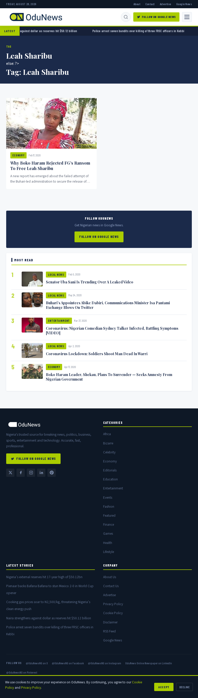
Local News (56, 274)
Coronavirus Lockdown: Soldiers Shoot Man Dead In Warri (96, 353)
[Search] (126, 17)
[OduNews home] (50, 424)
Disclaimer (110, 622)
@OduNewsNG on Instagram (104, 663)
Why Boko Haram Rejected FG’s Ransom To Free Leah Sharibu (50, 165)
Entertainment (59, 320)
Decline (184, 687)
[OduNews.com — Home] (35, 17)
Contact (149, 4)
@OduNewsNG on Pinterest (21, 672)
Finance (108, 524)
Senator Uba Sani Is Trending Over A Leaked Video (89, 282)
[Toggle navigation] (187, 17)
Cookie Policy (113, 613)
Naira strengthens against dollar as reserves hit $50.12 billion (48, 618)
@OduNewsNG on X (37, 663)
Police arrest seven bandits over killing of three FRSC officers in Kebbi (126, 31)
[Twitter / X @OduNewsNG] (10, 473)
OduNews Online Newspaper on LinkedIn (148, 663)
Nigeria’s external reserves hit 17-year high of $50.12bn (44, 577)
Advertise (165, 4)
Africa (107, 434)
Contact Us (111, 586)
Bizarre (108, 443)
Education (110, 479)
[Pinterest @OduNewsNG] (51, 473)
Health (107, 542)
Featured (109, 515)
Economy (18, 155)
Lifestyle (108, 551)
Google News (184, 4)
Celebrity (109, 452)
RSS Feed (109, 631)
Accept (163, 687)
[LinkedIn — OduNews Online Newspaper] (41, 473)
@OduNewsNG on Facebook (68, 663)
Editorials (110, 470)
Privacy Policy (113, 604)
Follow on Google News (159, 17)
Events (107, 497)
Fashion (108, 506)
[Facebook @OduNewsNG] (20, 473)
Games (108, 533)
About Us (109, 577)
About (137, 4)
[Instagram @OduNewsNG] (31, 473)
